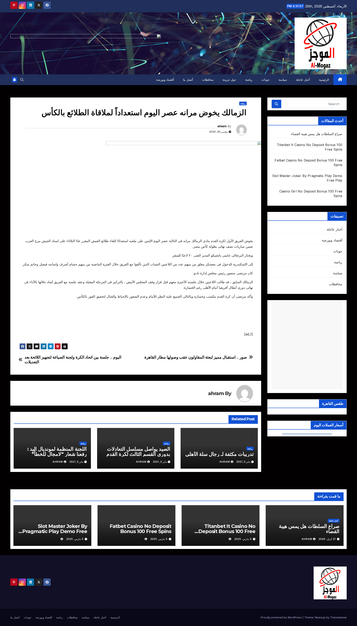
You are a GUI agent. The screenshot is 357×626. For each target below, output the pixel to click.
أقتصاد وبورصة (165, 80)
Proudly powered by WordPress (281, 617)
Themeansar (338, 617)
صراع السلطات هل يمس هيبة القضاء (316, 134)
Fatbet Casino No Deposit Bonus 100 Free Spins (140, 528)
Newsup (320, 617)
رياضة (248, 80)
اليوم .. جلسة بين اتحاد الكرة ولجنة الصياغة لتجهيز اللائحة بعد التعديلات (73, 359)
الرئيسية (324, 80)
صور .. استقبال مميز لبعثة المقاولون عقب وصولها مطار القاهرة (195, 357)
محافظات (208, 80)
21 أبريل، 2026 (327, 538)
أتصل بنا (188, 80)
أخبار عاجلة (303, 80)
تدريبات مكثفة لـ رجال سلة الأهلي (219, 454)
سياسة (283, 80)
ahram (221, 126)
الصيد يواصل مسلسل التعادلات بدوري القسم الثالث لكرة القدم (138, 451)
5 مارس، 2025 (242, 538)
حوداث (266, 80)
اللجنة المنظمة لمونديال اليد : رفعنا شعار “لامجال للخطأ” (57, 451)
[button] (22, 80)
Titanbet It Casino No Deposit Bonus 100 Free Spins (226, 531)
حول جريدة (229, 80)
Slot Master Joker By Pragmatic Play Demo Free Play (54, 531)
